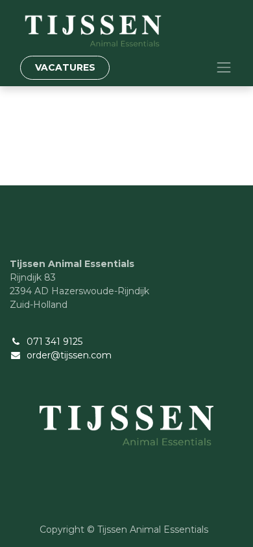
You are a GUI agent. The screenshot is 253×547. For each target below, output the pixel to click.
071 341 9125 (54, 341)
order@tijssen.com (69, 355)
